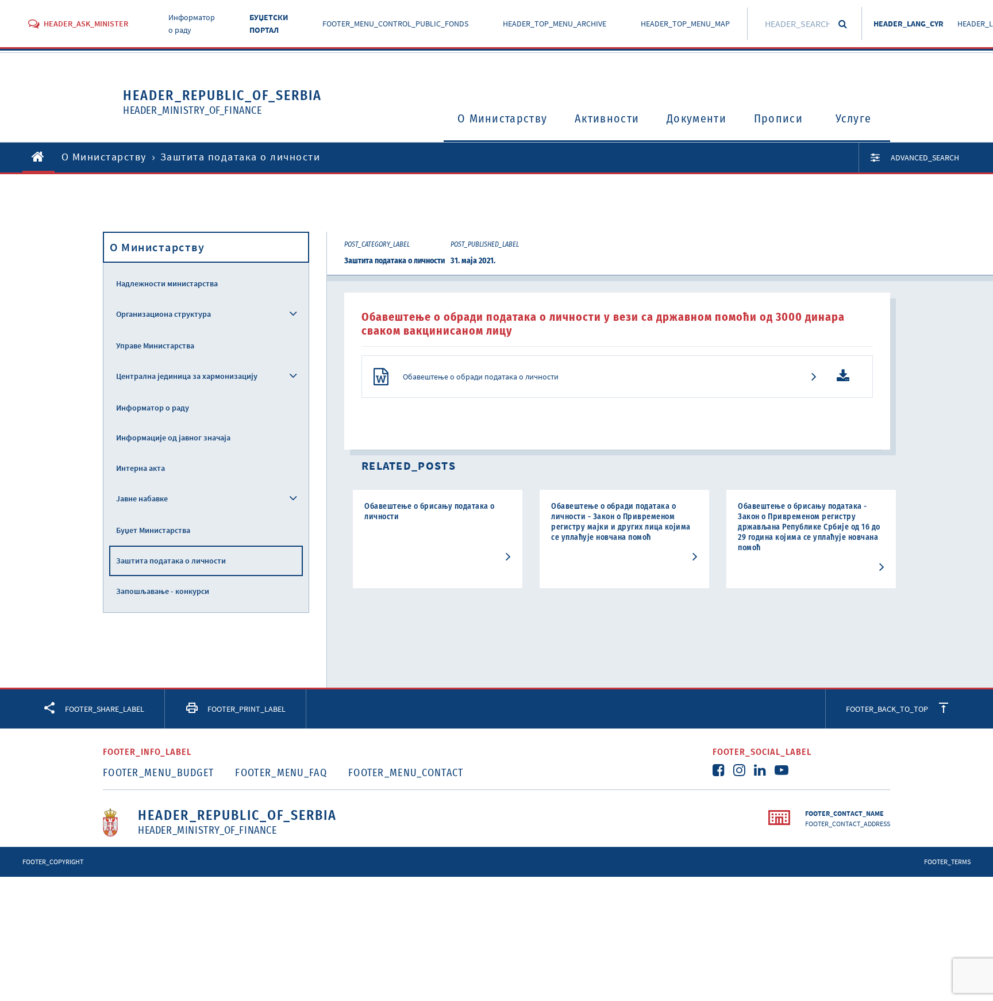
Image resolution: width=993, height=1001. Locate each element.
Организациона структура (163, 314)
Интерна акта (140, 468)
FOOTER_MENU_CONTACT (406, 772)
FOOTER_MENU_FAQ (281, 772)
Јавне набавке (142, 498)
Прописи (778, 118)
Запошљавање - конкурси (162, 591)
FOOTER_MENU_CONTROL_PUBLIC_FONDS (395, 23)
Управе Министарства (155, 345)
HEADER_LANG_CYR (908, 23)
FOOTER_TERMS (947, 861)
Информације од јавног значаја (173, 437)
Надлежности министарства (167, 283)
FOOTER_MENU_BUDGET (158, 772)
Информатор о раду (152, 407)
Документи (696, 118)
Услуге (854, 118)
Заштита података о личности (171, 560)
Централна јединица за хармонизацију (186, 376)
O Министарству (502, 118)
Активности (607, 118)
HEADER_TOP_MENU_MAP (685, 23)
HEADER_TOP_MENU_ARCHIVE (554, 23)
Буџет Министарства (153, 530)
